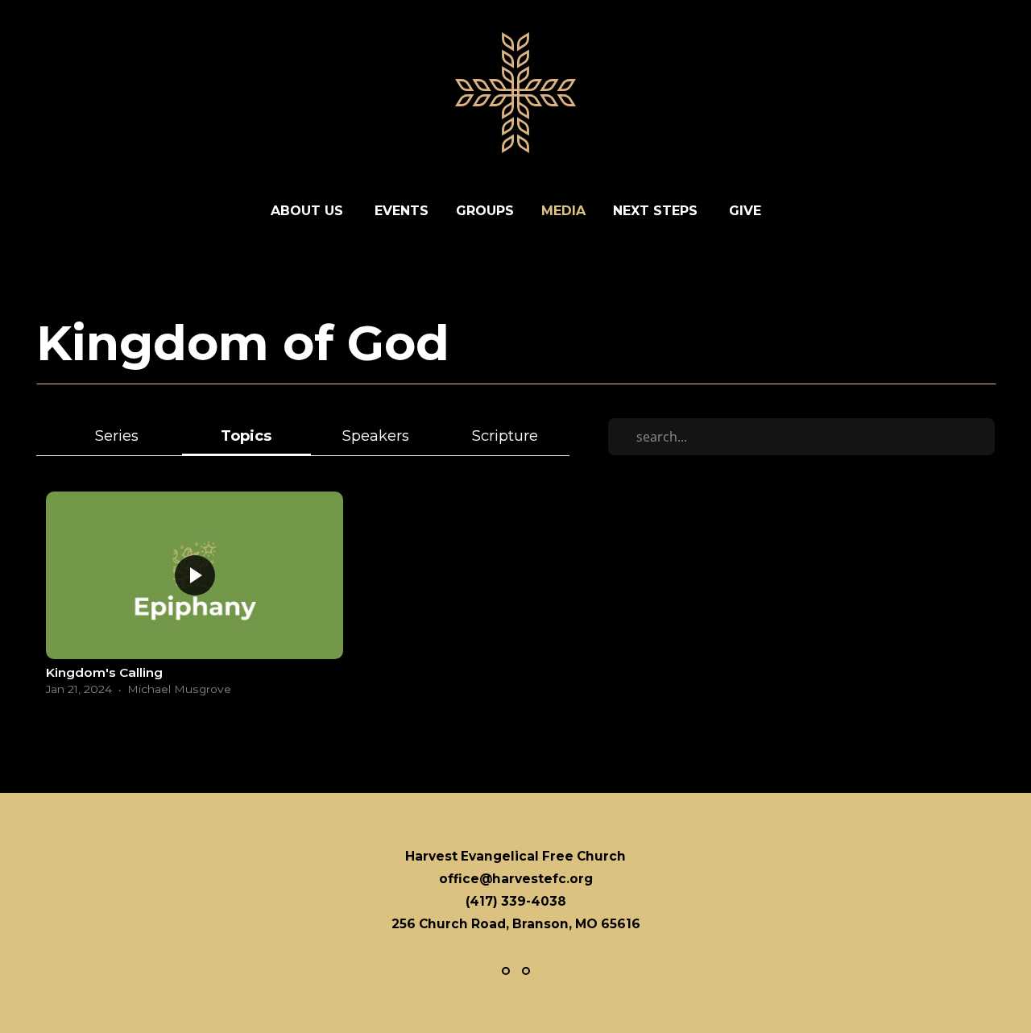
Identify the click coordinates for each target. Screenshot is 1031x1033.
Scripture (505, 435)
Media (563, 210)
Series (117, 435)
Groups (485, 210)
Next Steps (657, 210)
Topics (246, 435)
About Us (309, 210)
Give (745, 210)
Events (402, 210)
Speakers (375, 435)
